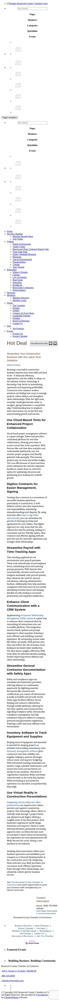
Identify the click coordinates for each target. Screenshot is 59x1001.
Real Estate (18, 280)
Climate (16, 264)
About (10, 303)
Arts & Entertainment (22, 259)
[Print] (50, 343)
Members (11, 295)
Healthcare (17, 285)
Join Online (18, 239)
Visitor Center (19, 246)
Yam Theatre (18, 267)
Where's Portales (20, 272)
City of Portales (20, 277)
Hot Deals (41, 928)
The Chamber (19, 305)
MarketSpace (46, 931)
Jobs (9, 326)
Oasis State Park (20, 252)
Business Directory (23, 926)
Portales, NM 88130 (19, 971)
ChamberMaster (11, 997)
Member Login (19, 300)
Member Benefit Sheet (23, 236)
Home (9, 231)
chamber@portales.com (12, 980)
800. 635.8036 (8, 976)
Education (17, 282)
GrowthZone (42, 995)
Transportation (19, 262)
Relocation (12, 269)
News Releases (42, 926)
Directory (11, 293)
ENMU (16, 310)
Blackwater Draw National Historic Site (31, 249)
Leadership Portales (21, 316)
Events (10, 331)
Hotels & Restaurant (22, 244)
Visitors (10, 241)
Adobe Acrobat (13, 365)
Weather (16, 318)
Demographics (19, 290)
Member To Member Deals (24, 931)
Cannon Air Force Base (23, 313)
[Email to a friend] (55, 343)
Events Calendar (20, 336)
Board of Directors (21, 321)
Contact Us (18, 323)
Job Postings (18, 328)
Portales (16, 308)
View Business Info (39, 344)
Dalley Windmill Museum (24, 254)
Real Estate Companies (23, 287)
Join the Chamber (15, 234)
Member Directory (21, 298)
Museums (17, 257)
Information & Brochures (22, 936)
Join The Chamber (45, 936)
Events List (18, 333)
